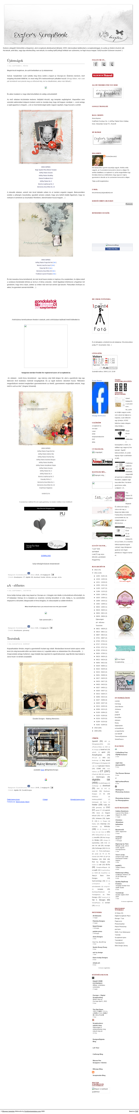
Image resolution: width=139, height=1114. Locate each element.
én (104, 794)
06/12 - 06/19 (100, 659)
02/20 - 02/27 (100, 703)
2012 (96, 570)
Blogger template (8, 1111)
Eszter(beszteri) (111, 156)
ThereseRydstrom (121, 736)
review (94, 864)
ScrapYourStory (105, 870)
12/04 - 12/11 (100, 585)
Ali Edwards (97, 916)
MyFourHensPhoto (122, 781)
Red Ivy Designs (99, 862)
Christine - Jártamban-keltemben (120, 822)
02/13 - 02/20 (100, 706)
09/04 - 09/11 (100, 613)
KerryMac (118, 717)
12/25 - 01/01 (100, 576)
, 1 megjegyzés (45, 787)
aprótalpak (95, 551)
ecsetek (94, 791)
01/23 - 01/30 (100, 715)
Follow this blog (112, 249)
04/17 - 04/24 (100, 678)
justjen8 (117, 714)
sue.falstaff (118, 734)
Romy (117, 723)
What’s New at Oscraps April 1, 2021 (100, 1000)
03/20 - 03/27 (100, 690)
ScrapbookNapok (101, 867)
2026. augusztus (121, 831)
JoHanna (99, 818)
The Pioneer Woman (123, 773)
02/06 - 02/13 (100, 709)
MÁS (108, 832)
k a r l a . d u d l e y (99, 942)
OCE (105, 843)
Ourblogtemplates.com (32, 1111)
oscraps (54, 577)
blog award (106, 760)
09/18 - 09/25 (100, 610)
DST (93, 439)
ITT (97, 345)
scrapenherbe (119, 731)
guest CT (99, 810)
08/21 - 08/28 (100, 628)
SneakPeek (104, 873)
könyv (93, 832)
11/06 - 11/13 (100, 591)
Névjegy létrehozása (99, 415)
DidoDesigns (100, 777)
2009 (96, 731)
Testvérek (13, 638)
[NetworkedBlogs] (112, 245)
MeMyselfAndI (100, 835)
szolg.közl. (107, 886)
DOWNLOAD (46, 556)
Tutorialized (118, 940)
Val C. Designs (98, 900)
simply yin (96, 963)
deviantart (107, 774)
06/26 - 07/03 (100, 653)
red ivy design (98, 952)
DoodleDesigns (27, 790)
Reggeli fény (96, 560)
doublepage (95, 786)
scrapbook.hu (96, 426)
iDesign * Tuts (119, 918)
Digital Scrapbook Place (122, 916)
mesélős (96, 837)
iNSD (102, 815)
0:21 (36, 628)
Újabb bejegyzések (13, 799)
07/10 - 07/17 (100, 647)
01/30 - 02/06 (100, 712)
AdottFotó (103, 749)
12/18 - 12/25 (100, 579)
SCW (96, 873)
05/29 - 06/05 (100, 666)
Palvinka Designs (99, 921)
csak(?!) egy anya (98, 554)
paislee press (97, 931)
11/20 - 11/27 (100, 588)
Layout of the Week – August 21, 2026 (122, 814)
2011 (96, 573)
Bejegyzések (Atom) (22, 802)
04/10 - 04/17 (100, 681)
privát (96, 854)
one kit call (96, 845)
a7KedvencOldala (97, 747)
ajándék (94, 752)
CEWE (99, 768)
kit (98, 829)
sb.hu (59, 577)
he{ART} (118, 865)
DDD (100, 774)
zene (96, 905)
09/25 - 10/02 (100, 607)
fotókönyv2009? (97, 799)
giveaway (26, 630)
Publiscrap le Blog (122, 872)
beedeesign (95, 760)
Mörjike (96, 840)
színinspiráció (96, 883)
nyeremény (95, 843)
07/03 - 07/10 (100, 650)
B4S (104, 757)
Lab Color (101, 832)
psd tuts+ (118, 929)
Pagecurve (118, 921)
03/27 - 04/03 (100, 687)
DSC (98, 788)
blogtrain (105, 763)
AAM (106, 747)
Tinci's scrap (120, 855)
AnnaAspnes (18, 577)
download (37, 577)
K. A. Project (102, 821)
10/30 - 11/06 (100, 594)
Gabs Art (107, 805)
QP (107, 856)
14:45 (37, 787)
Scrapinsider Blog (99, 1075)
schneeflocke (119, 728)
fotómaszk (95, 802)
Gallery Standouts (122, 811)
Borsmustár (120, 829)
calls (93, 766)
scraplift (94, 870)
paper (93, 851)
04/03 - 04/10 (100, 684)
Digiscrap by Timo (122, 844)
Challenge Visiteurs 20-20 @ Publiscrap (123, 875)
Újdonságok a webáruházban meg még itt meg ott (99, 1029)
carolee (117, 701)
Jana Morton (119, 706)
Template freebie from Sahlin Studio (123, 886)
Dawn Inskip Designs (100, 957)
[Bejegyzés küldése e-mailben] (52, 575)
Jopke (117, 712)
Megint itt (118, 838)
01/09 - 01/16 (100, 721)
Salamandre (119, 725)
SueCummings (97, 881)
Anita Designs (98, 936)
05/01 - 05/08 (100, 675)
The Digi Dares (98, 1009)
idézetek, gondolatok (99, 557)
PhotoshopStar (120, 924)
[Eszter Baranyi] (100, 413)
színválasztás (96, 886)
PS (103, 854)
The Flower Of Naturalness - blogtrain (129, 498)
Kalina (94, 824)
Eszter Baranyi (97, 380)
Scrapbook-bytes (120, 937)
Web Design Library (121, 945)
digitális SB (29, 577)
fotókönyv (95, 796)
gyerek (107, 810)
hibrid (98, 813)
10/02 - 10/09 (100, 604)
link (55, 262)
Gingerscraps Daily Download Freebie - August (122, 858)
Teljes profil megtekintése (100, 181)
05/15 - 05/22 (100, 672)
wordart (107, 902)
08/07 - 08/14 (100, 635)
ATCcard (94, 757)
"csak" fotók (96, 549)
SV (107, 881)
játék (108, 815)
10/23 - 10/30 (100, 597)
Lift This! (96, 1048)
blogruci (97, 763)
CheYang (118, 704)
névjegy (105, 840)
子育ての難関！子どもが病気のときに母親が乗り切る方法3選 (100, 1013)
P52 (106, 848)
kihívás (48, 577)
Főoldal (45, 799)
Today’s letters (120, 867)
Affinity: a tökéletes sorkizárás (99, 986)
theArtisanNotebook (98, 892)
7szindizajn (120, 893)
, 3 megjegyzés (44, 628)
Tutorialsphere (119, 943)
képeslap (103, 824)
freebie (43, 577)
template (100, 889)
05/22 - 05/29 (100, 669)
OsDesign (98, 848)
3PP (105, 741)
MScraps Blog (98, 1069)
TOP (136, 1111)
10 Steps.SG (119, 913)
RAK (104, 859)
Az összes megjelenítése (104, 968)
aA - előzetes (16, 585)
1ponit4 (95, 741)
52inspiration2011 (97, 744)
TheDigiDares (96, 894)
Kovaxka (104, 829)
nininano (117, 720)
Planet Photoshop (120, 926)
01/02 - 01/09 (100, 724)
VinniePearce (96, 902)
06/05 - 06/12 (100, 662)
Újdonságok (15, 60)
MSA (93, 442)
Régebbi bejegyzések (77, 799)
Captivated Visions (103, 766)
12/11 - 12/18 (100, 582)
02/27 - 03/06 (100, 700)
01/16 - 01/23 (100, 718)
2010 (96, 728)
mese (108, 835)
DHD (93, 434)
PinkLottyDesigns (104, 851)
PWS (101, 856)
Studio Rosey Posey (100, 947)
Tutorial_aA (104, 897)
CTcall (94, 774)
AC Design (95, 749)
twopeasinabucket (98, 436)
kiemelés (94, 826)
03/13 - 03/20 (100, 694)
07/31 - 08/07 (100, 638)
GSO (108, 807)
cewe (94, 431)
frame (105, 802)
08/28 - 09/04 (100, 616)
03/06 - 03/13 (100, 697)
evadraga (119, 837)
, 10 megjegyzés (45, 575)
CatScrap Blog (98, 1054)
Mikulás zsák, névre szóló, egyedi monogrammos (122, 847)
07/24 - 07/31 (100, 641)
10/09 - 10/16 (100, 600)
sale (100, 864)
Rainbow (95, 859)
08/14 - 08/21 (100, 632)
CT (24, 577)
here (42, 770)
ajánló (103, 752)
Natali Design (97, 926)
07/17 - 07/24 (100, 644)
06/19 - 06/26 (100, 656)
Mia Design (106, 837)
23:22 (37, 575)
